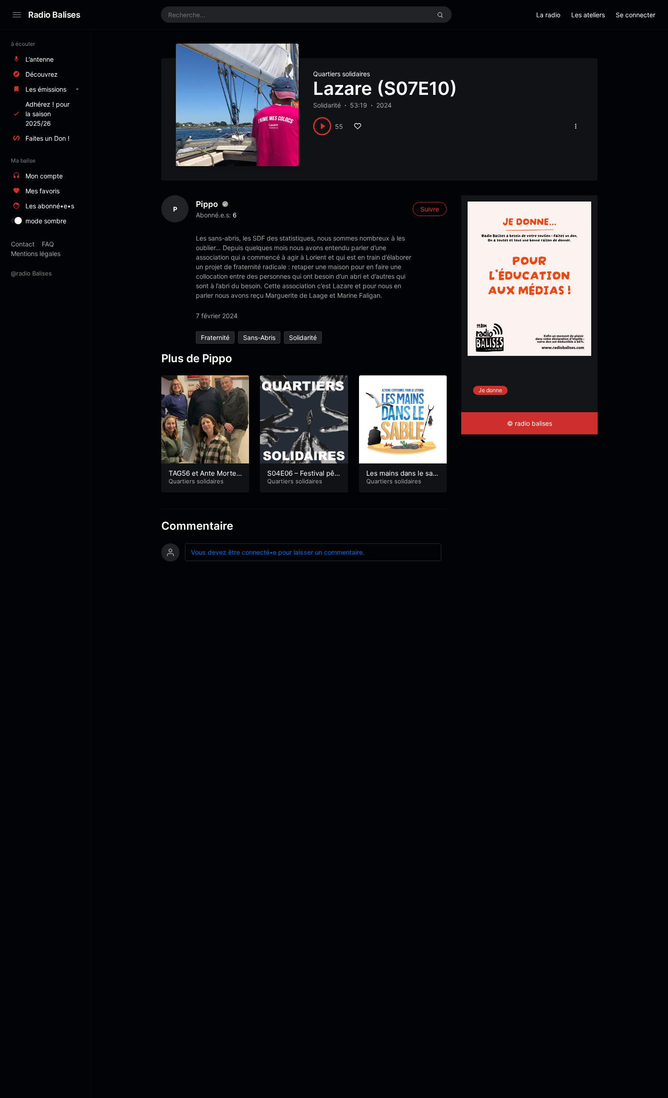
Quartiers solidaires (341, 74)
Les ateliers (588, 15)
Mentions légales (35, 253)
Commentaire (197, 525)
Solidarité (327, 105)
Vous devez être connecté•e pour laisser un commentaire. (277, 552)
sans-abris (259, 337)
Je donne (490, 390)
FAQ (48, 244)
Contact (23, 244)
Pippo (207, 204)
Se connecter (635, 15)
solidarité (303, 337)
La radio (548, 15)
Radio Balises (54, 15)
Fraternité (215, 337)
